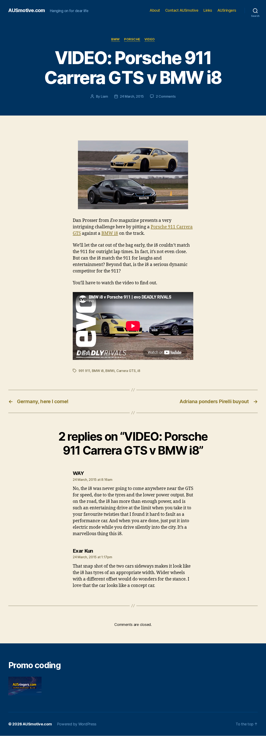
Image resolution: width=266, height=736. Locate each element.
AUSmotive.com (26, 10)
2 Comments (165, 96)
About (155, 10)
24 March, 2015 (132, 96)
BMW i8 (109, 233)
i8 (138, 371)
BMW (115, 39)
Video (149, 39)
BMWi (110, 371)
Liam (104, 96)
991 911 (84, 371)
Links (207, 10)
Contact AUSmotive (181, 10)
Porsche (132, 39)
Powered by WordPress (77, 724)
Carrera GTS (126, 371)
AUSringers (226, 10)
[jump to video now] (133, 174)
